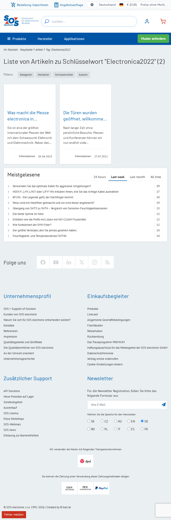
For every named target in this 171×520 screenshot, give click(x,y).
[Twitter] (81, 262)
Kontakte (9, 325)
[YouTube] (56, 262)
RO (92, 429)
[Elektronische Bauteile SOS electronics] (21, 21)
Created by (53, 507)
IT (118, 429)
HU (119, 421)
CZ (106, 421)
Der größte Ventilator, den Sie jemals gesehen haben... (46, 230)
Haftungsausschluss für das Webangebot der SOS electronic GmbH (127, 348)
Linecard (92, 314)
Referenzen (11, 331)
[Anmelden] (147, 23)
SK (92, 421)
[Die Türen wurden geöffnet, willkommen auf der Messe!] (85, 97)
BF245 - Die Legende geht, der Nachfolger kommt (43, 197)
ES (132, 429)
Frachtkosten (95, 325)
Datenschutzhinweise (100, 353)
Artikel (39, 50)
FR (146, 429)
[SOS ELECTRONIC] (11, 156)
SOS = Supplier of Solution (20, 309)
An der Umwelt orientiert (19, 353)
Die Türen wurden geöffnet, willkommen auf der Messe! (84, 119)
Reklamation (94, 331)
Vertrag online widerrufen (102, 359)
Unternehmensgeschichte (19, 359)
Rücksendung (95, 336)
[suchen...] (47, 21)
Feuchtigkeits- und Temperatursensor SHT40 (39, 236)
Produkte (92, 309)
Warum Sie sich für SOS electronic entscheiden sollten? (37, 320)
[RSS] (107, 262)
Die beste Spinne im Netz (28, 214)
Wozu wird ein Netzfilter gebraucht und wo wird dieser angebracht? (53, 203)
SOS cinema (11, 413)
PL (106, 429)
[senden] (163, 404)
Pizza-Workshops (14, 419)
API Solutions (12, 391)
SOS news (10, 430)
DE (146, 421)
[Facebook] (43, 262)
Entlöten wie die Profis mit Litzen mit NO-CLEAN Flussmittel (49, 219)
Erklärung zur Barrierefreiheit (21, 435)
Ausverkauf (10, 408)
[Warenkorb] (161, 21)
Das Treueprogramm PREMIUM (106, 342)
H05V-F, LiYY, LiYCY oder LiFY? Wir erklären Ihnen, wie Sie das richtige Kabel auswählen (66, 192)
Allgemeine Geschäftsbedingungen (108, 320)
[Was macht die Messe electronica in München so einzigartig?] (29, 97)
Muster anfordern (153, 38)
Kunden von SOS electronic (20, 314)
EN (132, 421)
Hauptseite (26, 50)
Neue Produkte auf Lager (19, 396)
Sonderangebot (13, 402)
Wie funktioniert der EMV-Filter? (32, 225)
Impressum (10, 336)
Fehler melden (14, 514)
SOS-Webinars (12, 424)
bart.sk (67, 507)
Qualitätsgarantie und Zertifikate (23, 342)
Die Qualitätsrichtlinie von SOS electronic (29, 348)
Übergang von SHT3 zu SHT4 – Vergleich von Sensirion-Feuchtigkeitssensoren (60, 208)
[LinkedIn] (69, 262)
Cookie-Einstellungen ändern (105, 364)
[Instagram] (94, 262)
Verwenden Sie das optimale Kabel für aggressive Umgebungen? (52, 186)
